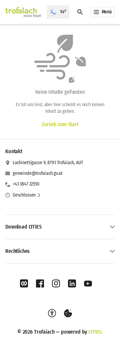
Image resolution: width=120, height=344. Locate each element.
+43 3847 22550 (26, 184)
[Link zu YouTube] (88, 284)
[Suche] (80, 12)
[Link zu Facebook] (40, 284)
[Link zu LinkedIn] (72, 284)
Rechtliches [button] (17, 251)
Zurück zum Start (60, 124)
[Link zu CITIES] (24, 284)
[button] (27, 195)
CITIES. (95, 332)
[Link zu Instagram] (56, 284)
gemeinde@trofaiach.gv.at (38, 173)
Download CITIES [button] (23, 227)
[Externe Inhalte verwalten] (68, 313)
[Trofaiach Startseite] (23, 12)
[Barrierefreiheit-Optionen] (52, 313)
